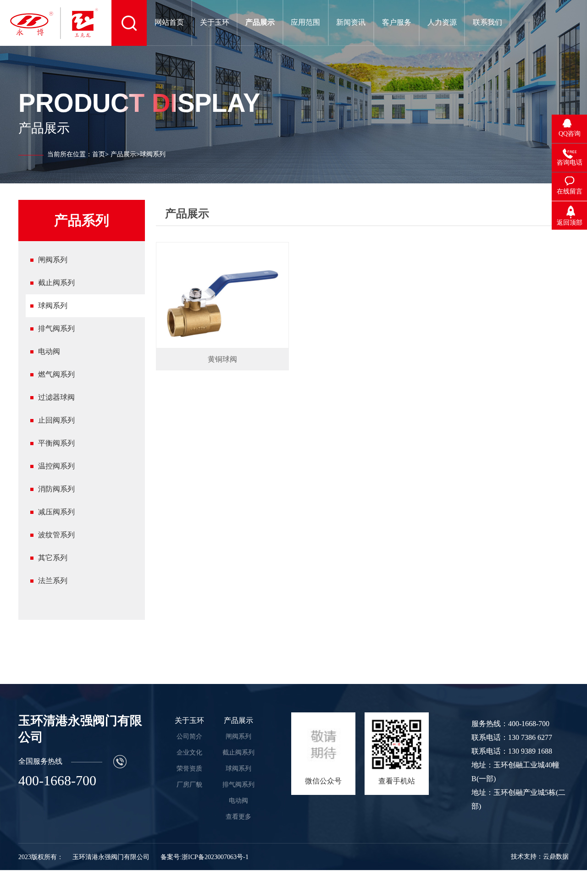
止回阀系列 (56, 420)
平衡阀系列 (56, 443)
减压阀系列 (56, 512)
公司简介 (189, 736)
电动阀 (49, 351)
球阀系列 (52, 305)
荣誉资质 (189, 768)
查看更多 (238, 816)
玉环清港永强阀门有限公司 (111, 857)
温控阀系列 (56, 466)
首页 (98, 154)
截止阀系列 (56, 283)
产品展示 (123, 154)
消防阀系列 (56, 489)
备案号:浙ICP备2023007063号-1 (205, 857)
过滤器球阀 (56, 397)
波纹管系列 (56, 535)
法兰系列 (52, 580)
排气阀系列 (56, 328)
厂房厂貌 (189, 784)
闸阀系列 (52, 260)
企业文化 (189, 752)
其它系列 (52, 558)
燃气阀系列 (56, 374)
